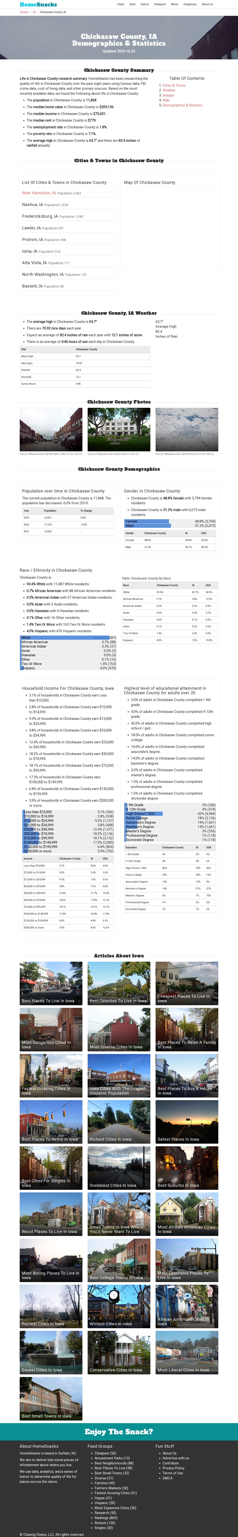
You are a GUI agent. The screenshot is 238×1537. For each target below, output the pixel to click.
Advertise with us (176, 1458)
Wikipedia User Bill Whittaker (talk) (47, 454)
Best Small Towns (108, 1473)
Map (166, 100)
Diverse (100, 1478)
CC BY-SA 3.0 (74, 454)
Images (168, 95)
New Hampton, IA (39, 192)
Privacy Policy (173, 1468)
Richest (100, 1523)
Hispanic (101, 1503)
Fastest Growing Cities (112, 1493)
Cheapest (102, 1453)
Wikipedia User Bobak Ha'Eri (112, 454)
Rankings (101, 1518)
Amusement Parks (109, 1458)
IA (34, 12)
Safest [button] (145, 4)
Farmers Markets (108, 1488)
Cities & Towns (174, 85)
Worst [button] (174, 4)
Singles (100, 1528)
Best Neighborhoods (110, 1463)
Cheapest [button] (160, 4)
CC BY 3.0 (133, 454)
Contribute (171, 1463)
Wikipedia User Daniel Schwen (180, 454)
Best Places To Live (110, 1468)
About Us (207, 4)
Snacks (38, 4)
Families (101, 1483)
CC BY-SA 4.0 (206, 454)
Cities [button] (120, 4)
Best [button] (132, 4)
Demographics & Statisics (182, 105)
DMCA (167, 1478)
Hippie (100, 1498)
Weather (169, 90)
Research (102, 1513)
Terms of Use (173, 1473)
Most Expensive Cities (112, 1508)
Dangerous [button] (190, 4)
